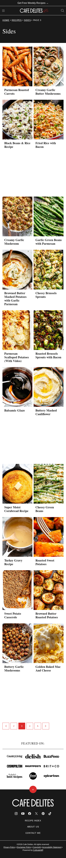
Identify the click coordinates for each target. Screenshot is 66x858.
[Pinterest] (43, 813)
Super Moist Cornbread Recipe (16, 509)
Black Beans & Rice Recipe (17, 145)
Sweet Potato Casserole (12, 615)
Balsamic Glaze (14, 410)
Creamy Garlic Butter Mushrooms (48, 92)
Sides (27, 20)
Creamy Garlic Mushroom (14, 242)
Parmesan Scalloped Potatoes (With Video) (16, 357)
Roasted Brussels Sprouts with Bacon (48, 355)
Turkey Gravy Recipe (13, 562)
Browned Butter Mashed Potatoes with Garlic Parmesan (15, 298)
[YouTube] (22, 813)
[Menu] (3, 10)
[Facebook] (29, 813)
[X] (36, 813)
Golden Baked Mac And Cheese (48, 668)
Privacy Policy (9, 847)
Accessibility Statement (51, 847)
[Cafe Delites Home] (34, 11)
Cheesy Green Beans (44, 509)
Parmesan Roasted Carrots (16, 92)
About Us (33, 826)
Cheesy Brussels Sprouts (46, 295)
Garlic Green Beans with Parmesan (48, 242)
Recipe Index (33, 820)
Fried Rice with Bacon (45, 145)
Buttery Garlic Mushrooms (14, 668)
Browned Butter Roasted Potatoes (46, 615)
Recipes (17, 20)
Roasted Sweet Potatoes (44, 562)
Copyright (37, 847)
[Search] (62, 10)
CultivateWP (38, 850)
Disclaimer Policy (24, 847)
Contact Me (33, 833)
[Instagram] (16, 813)
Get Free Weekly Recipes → (33, 3)
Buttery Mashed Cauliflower (46, 412)
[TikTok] (50, 813)
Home (5, 20)
